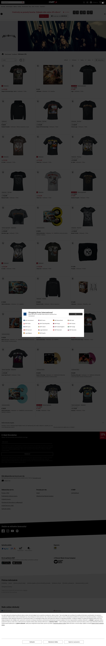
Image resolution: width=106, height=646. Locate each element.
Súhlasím (32, 642)
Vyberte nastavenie (74, 642)
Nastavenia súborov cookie (59, 623)
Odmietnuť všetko (53, 642)
